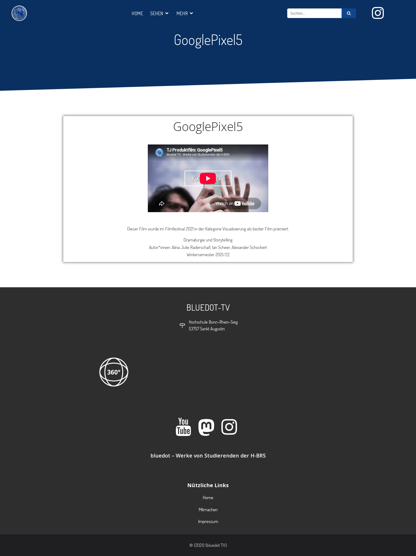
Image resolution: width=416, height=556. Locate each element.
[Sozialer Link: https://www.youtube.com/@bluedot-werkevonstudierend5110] (185, 427)
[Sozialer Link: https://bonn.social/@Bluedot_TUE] (208, 427)
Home (137, 13)
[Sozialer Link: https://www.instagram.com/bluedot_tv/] (379, 13)
